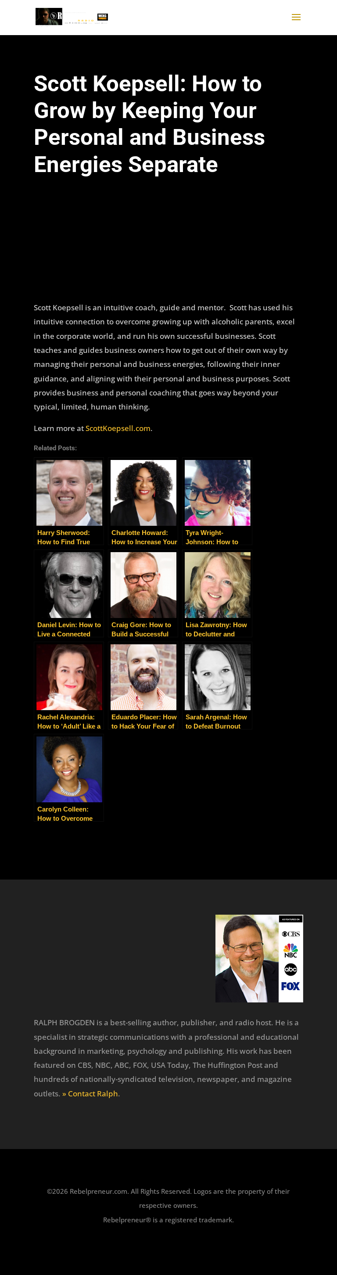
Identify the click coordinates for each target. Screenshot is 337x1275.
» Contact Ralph (90, 1093)
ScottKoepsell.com (118, 428)
